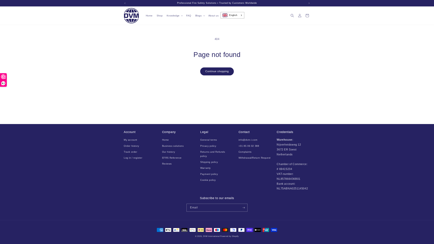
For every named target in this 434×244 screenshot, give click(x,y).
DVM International (211, 236)
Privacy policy (208, 146)
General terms (208, 139)
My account (130, 139)
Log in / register (133, 157)
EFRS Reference (172, 157)
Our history (168, 151)
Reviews (167, 163)
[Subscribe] (243, 208)
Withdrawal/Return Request (255, 157)
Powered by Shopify (229, 236)
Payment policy (209, 174)
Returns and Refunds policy (212, 153)
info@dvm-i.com (248, 139)
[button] (174, 15)
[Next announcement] (309, 3)
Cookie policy (208, 180)
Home (165, 139)
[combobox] (232, 15)
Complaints (245, 151)
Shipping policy (209, 162)
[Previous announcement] (125, 3)
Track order (130, 151)
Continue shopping (217, 71)
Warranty (205, 168)
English (233, 15)
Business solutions (173, 146)
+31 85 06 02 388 (249, 146)
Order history (131, 146)
